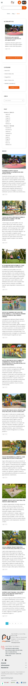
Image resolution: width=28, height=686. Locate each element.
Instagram (5, 660)
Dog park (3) (7, 77)
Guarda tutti (14, 87)
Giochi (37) (7, 70)
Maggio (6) (8, 139)
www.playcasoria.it (15, 642)
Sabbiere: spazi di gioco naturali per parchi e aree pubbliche (13, 501)
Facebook (2, 660)
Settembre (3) (8, 133)
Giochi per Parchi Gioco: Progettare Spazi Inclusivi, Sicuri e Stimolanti (13, 410)
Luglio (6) (7, 137)
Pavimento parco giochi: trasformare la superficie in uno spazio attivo (13, 38)
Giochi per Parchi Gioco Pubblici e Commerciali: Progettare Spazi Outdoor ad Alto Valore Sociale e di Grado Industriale (13, 363)
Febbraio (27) (8, 144)
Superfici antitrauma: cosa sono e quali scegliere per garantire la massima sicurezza (13, 593)
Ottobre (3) (8, 131)
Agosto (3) (8, 114)
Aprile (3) (7, 121)
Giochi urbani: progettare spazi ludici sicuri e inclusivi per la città (13, 547)
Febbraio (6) (8, 123)
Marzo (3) (8, 142)
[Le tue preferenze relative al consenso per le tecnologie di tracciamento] (2, 683)
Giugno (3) (8, 118)
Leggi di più (7, 48)
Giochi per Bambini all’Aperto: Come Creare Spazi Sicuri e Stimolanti (13, 457)
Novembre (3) (8, 129)
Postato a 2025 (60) (9, 126)
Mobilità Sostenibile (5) (10, 83)
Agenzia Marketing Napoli (7, 678)
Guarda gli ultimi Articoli (14, 57)
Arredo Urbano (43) (9, 73)
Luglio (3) (7, 116)
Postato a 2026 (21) (9, 112)
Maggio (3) (8, 120)
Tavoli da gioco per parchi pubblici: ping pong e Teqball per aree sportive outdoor (13, 218)
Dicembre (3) (8, 127)
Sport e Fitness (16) (9, 80)
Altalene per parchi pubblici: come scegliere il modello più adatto (13, 266)
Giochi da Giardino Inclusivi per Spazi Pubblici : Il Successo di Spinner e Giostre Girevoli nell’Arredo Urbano (13, 314)
